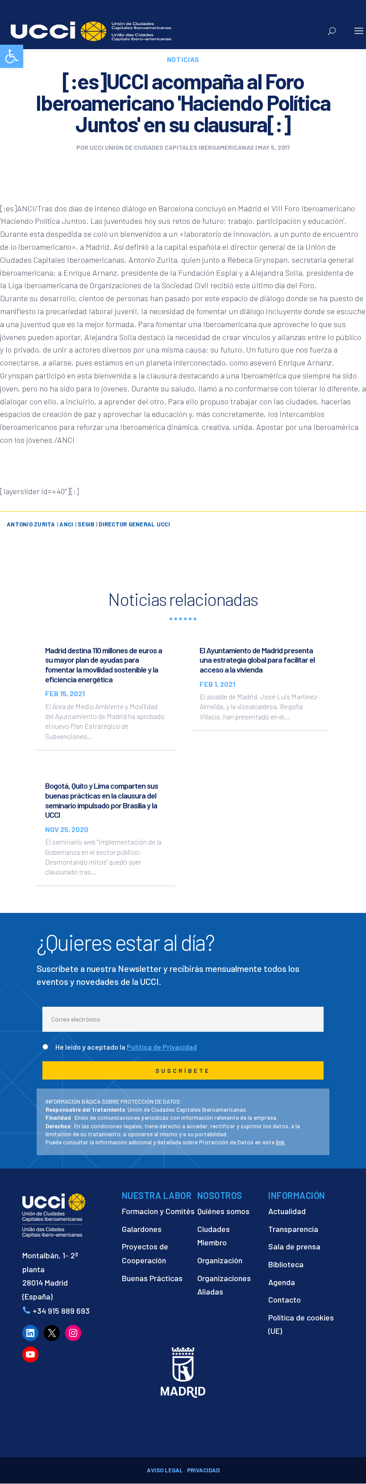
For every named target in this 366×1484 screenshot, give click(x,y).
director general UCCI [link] (134, 524)
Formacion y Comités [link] (158, 1211)
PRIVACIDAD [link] (203, 1470)
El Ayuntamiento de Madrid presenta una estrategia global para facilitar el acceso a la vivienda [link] (257, 659)
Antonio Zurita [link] (31, 524)
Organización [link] (219, 1260)
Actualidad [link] (287, 1211)
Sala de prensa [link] (294, 1246)
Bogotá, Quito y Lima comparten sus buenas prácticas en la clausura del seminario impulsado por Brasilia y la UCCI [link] (101, 800)
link (280, 1142)
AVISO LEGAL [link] (165, 1470)
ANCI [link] (66, 524)
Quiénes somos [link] (223, 1211)
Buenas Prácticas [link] (152, 1278)
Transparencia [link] (293, 1229)
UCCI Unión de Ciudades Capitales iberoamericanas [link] (172, 147)
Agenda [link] (281, 1282)
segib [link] (86, 524)
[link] (11, 56)
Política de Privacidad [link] (162, 1047)
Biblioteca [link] (286, 1264)
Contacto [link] (284, 1299)
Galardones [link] (142, 1229)
